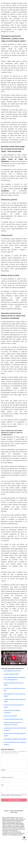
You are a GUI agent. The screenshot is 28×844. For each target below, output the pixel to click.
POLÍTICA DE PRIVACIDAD (16, 810)
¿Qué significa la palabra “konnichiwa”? (15, 739)
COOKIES (6, 810)
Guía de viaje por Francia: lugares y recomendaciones (13, 831)
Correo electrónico (7, 777)
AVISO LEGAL (14, 812)
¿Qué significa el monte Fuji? (12, 670)
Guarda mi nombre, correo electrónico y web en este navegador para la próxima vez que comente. (14, 795)
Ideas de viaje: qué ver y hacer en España (13, 826)
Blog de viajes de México (8, 817)
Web (2, 784)
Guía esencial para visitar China (13, 829)
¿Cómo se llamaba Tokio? (11, 674)
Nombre (3, 769)
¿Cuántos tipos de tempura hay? (13, 719)
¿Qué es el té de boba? (10, 716)
